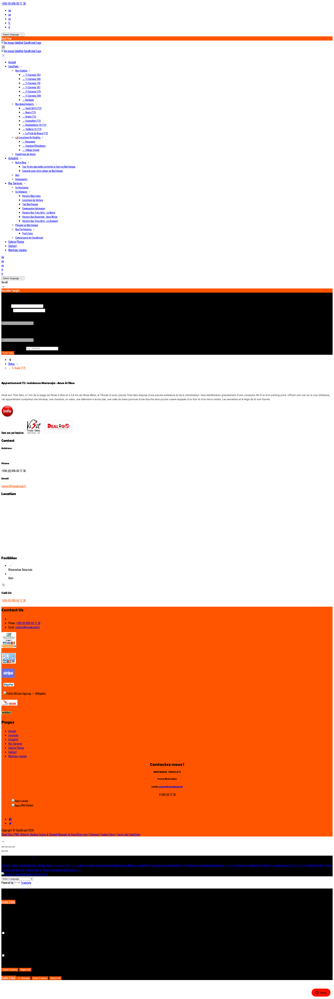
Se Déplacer (21, 191)
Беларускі (168, 865)
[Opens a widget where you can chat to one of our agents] (321, 993)
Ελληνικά (59, 865)
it (9, 27)
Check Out (6, 310)
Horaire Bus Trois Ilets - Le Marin (38, 212)
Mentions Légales (17, 250)
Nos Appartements (24, 104)
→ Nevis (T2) (29, 112)
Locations (13, 66)
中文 (78, 870)
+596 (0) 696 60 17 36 (13, 3)
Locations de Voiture (32, 200)
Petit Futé (27, 233)
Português (311, 865)
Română (20, 870)
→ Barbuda (28, 100)
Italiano (41, 865)
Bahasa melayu (136, 865)
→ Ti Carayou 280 (31, 95)
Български (156, 865)
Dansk (49, 865)
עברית (228, 865)
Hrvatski (200, 865)
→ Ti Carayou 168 (31, 79)
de (9, 10)
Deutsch (5, 865)
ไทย (272, 865)
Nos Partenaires (23, 229)
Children (5, 331)
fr (9, 23)
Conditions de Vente (25, 154)
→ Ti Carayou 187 (31, 87)
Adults (4, 314)
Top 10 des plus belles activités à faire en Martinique (48, 166)
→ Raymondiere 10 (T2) (34, 125)
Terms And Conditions (128, 834)
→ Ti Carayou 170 (31, 83)
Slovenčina (69, 870)
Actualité (13, 158)
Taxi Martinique (30, 204)
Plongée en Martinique (26, 225)
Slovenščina (57, 870)
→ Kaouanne (28, 141)
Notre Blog (21, 162)
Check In (5, 306)
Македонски (120, 865)
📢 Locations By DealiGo (28, 137)
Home (11, 364)
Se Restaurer (22, 187)
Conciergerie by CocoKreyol (29, 237)
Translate (26, 883)
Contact (12, 246)
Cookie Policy (108, 834)
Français (32, 865)
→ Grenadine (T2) (31, 120)
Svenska (29, 870)
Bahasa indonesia (215, 865)
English (15, 865)
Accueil (12, 62)
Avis (17, 175)
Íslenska (237, 865)
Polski (321, 865)
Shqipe (46, 870)
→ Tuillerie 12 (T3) (31, 129)
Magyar (191, 865)
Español (23, 865)
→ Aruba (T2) (29, 116)
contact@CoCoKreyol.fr (170, 786)
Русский (10, 870)
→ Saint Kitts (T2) (31, 108)
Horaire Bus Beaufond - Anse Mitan (39, 217)
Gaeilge (91, 865)
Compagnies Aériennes (33, 208)
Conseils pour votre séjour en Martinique (42, 171)
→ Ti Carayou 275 (31, 91)
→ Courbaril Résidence (34, 146)
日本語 (292, 865)
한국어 (301, 865)
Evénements (21, 179)
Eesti (67, 865)
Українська (281, 865)
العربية (75, 865)
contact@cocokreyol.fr (13, 486)
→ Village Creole (30, 150)
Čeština (178, 865)
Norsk (245, 865)
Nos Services (15, 183)
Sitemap (94, 834)
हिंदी (184, 865)
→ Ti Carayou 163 (31, 75)
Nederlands (255, 865)
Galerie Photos (16, 242)
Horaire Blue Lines (31, 196)
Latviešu (108, 865)
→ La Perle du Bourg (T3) (35, 133)
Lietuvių (100, 865)
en (9, 15)
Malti (147, 865)
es (9, 19)
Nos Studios (21, 70)
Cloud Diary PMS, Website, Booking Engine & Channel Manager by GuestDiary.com (44, 834)
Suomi (82, 865)
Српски (38, 870)
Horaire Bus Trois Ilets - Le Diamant (40, 221)
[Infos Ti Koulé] (7, 416)
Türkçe (265, 865)
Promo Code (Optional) (13, 348)
